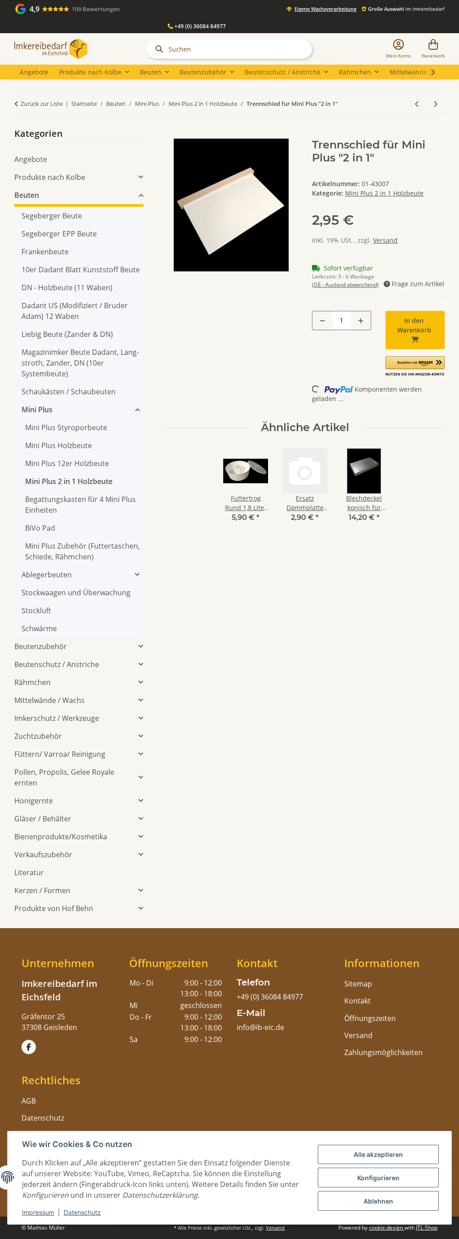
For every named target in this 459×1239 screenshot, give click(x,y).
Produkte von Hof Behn (53, 908)
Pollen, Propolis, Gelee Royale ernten (64, 777)
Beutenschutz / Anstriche (56, 664)
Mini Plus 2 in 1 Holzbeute (384, 193)
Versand (385, 240)
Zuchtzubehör (38, 736)
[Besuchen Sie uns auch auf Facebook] (29, 1047)
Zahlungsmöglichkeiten (383, 1052)
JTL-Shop (426, 1227)
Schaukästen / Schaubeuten (69, 392)
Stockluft (36, 610)
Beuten (26, 195)
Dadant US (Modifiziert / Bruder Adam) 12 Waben (75, 311)
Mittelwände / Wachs (49, 700)
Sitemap (358, 984)
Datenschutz (82, 1212)
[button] (398, 49)
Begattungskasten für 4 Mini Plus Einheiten (80, 504)
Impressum (38, 1212)
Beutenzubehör (40, 646)
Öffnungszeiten (370, 1018)
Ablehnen (378, 1201)
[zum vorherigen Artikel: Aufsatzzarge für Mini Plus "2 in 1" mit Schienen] (417, 103)
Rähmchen (32, 682)
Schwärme (39, 628)
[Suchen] (157, 49)
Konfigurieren (378, 1178)
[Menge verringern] (322, 320)
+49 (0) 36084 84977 (199, 26)
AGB (29, 1101)
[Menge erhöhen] (361, 320)
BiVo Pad (40, 528)
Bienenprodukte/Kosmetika (60, 837)
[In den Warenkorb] (172, 134)
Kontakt (357, 1001)
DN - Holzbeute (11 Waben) (67, 287)
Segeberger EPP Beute (59, 234)
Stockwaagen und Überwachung (76, 593)
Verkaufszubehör (43, 854)
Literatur (29, 872)
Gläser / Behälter (42, 819)
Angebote (30, 159)
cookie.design (386, 1227)
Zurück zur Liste (42, 104)
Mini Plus (37, 409)
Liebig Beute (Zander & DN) (67, 334)
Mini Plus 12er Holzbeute (67, 463)
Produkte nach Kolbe (49, 177)
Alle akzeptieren (378, 1154)
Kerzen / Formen (42, 890)
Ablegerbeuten (47, 575)
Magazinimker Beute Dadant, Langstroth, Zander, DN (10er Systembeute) (80, 363)
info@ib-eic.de (260, 1027)
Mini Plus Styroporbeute (66, 427)
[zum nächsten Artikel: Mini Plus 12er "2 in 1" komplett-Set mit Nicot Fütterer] (435, 103)
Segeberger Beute (52, 216)
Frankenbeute (45, 252)
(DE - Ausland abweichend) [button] (345, 284)
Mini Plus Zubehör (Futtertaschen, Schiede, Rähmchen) (82, 551)
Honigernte (33, 801)
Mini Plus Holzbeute (58, 445)
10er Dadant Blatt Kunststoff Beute (81, 270)
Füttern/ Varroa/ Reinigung (59, 754)
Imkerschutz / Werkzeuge (56, 718)
